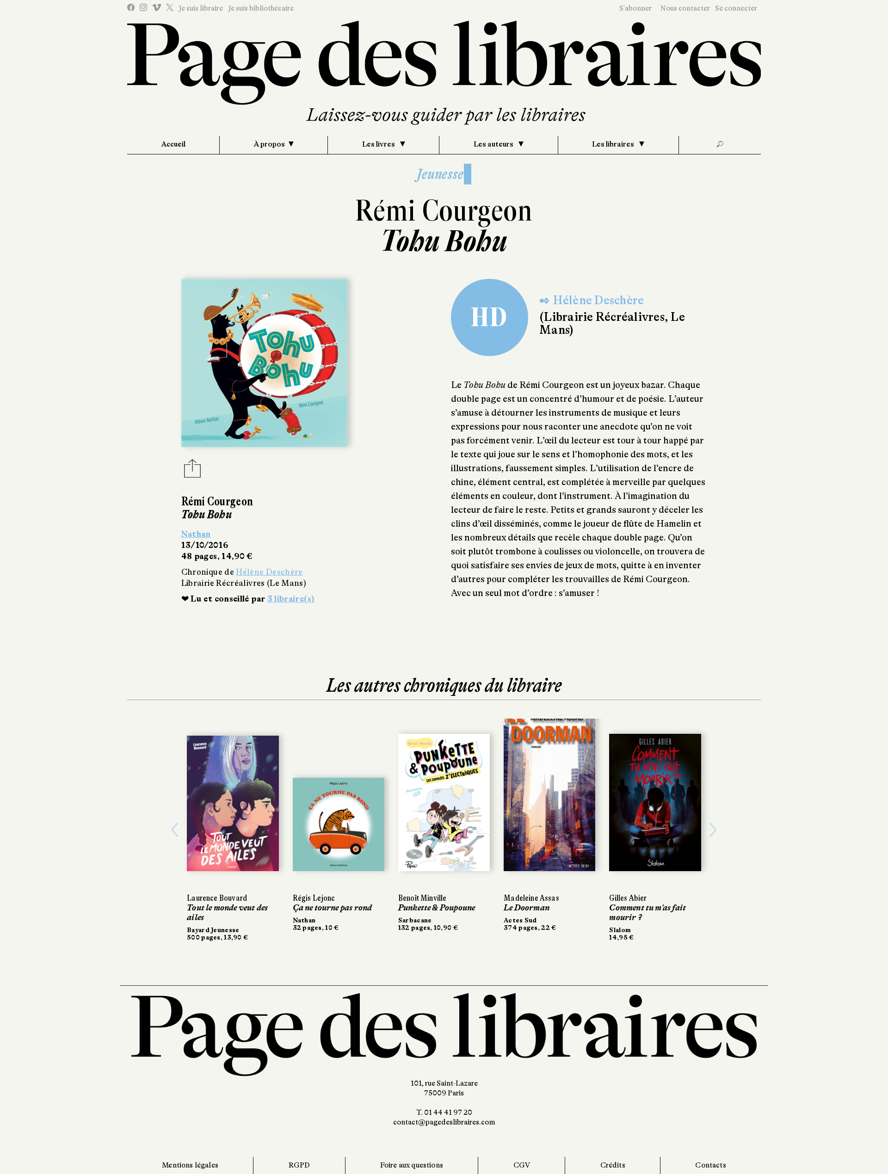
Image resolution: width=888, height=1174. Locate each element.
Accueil (173, 144)
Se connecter (736, 8)
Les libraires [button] (613, 144)
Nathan (196, 534)
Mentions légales (190, 1165)
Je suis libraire (201, 8)
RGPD (299, 1165)
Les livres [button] (379, 144)
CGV (521, 1165)
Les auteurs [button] (494, 144)
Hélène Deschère (269, 572)
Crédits (612, 1165)
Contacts (710, 1165)
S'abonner (635, 8)
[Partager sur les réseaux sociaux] (192, 471)
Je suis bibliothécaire (261, 8)
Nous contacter (685, 8)
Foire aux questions (411, 1165)
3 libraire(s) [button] (291, 598)
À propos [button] (269, 144)
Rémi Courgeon (444, 210)
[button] (174, 830)
